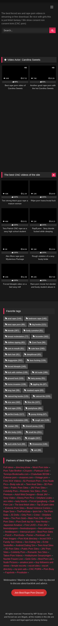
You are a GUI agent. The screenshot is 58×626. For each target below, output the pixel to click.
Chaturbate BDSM (40, 474)
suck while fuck (16, 444)
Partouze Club (41, 471)
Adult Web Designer (25, 494)
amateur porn (26, 562)
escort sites (34, 566)
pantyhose (35, 408)
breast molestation (18, 336)
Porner (29, 535)
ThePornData (23, 511)
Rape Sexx (8, 511)
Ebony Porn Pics (25, 498)
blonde (13, 330)
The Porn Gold (18, 518)
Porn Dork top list (24, 521)
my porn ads (20, 569)
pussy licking (39, 414)
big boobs (39, 324)
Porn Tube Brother (12, 471)
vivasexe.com (26, 477)
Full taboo (8, 467)
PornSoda (19, 535)
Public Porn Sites (19, 487)
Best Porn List (45, 559)
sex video (8, 501)
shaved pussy (34, 426)
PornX (8, 535)
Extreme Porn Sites (14, 508)
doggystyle (15, 360)
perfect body (16, 414)
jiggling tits (40, 384)
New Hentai (42, 521)
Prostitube (22, 572)
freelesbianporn (28, 528)
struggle (34, 438)
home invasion (17, 384)
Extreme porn (10, 477)
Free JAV (42, 525)
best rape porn (16, 324)
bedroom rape (38, 318)
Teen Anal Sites (34, 484)
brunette (41, 336)
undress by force (17, 450)
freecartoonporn (46, 528)
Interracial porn (27, 532)
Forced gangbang (38, 501)
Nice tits (33, 402)
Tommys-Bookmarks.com (15, 474)
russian (13, 426)
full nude (41, 372)
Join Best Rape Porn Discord (29, 593)
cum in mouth (16, 348)
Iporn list (37, 511)
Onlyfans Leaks (44, 498)
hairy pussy (38, 378)
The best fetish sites (24, 504)
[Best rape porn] (23, 7)
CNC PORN (35, 569)
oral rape (14, 408)
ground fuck (16, 378)
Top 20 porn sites (45, 504)
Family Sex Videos (12, 542)
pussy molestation (18, 420)
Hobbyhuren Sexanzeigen (38, 555)
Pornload (40, 535)
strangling (14, 438)
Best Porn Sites (45, 532)
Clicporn (28, 471)
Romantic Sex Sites (30, 491)
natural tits (43, 396)
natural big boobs (18, 396)
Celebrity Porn (10, 491)
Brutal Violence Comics (38, 508)
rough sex (42, 420)
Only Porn (26, 515)
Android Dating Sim (25, 545)
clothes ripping (16, 342)
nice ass (14, 402)
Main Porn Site (35, 518)
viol (37, 450)
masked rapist (35, 390)
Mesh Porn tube (40, 467)
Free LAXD (30, 525)
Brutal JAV (42, 494)
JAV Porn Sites (38, 487)
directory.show (23, 467)
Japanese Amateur (12, 525)
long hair (14, 390)
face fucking (38, 360)
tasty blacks (21, 501)
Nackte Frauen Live (13, 559)
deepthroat (34, 354)
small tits (35, 432)
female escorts (19, 566)
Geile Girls (30, 559)
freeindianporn (10, 528)
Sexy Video (9, 498)
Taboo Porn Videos (13, 555)
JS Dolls (15, 515)
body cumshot (34, 330)
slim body (14, 432)
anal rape (14, 318)
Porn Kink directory (27, 538)
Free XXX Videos (12, 481)
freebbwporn (11, 532)
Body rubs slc (17, 484)
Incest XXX (45, 538)
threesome (39, 444)
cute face (38, 348)
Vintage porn (41, 477)
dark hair (14, 354)
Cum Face (38, 342)
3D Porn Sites (12, 549)
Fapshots (9, 572)
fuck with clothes (18, 372)
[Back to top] (49, 617)
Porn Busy (49, 569)
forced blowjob (17, 366)
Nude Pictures (10, 562)
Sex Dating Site (32, 542)
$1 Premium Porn (32, 481)
